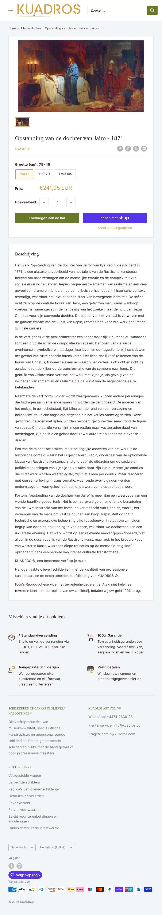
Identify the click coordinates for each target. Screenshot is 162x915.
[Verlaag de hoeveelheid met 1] (44, 202)
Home (12, 28)
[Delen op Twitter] (136, 148)
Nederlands (18, 847)
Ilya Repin (23, 148)
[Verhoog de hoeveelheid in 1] (71, 202)
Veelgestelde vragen (24, 775)
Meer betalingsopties (115, 228)
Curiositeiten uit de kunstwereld (33, 828)
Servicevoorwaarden (24, 810)
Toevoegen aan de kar (47, 218)
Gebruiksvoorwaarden (26, 796)
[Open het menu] (10, 10)
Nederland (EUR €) (52, 847)
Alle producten (31, 28)
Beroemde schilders (24, 782)
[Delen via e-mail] (144, 148)
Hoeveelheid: (26, 202)
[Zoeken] (152, 10)
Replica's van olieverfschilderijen (34, 789)
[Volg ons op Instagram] (19, 866)
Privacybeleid (19, 803)
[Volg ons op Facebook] (11, 866)
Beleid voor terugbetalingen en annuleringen (33, 818)
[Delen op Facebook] (120, 148)
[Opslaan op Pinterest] (128, 148)
